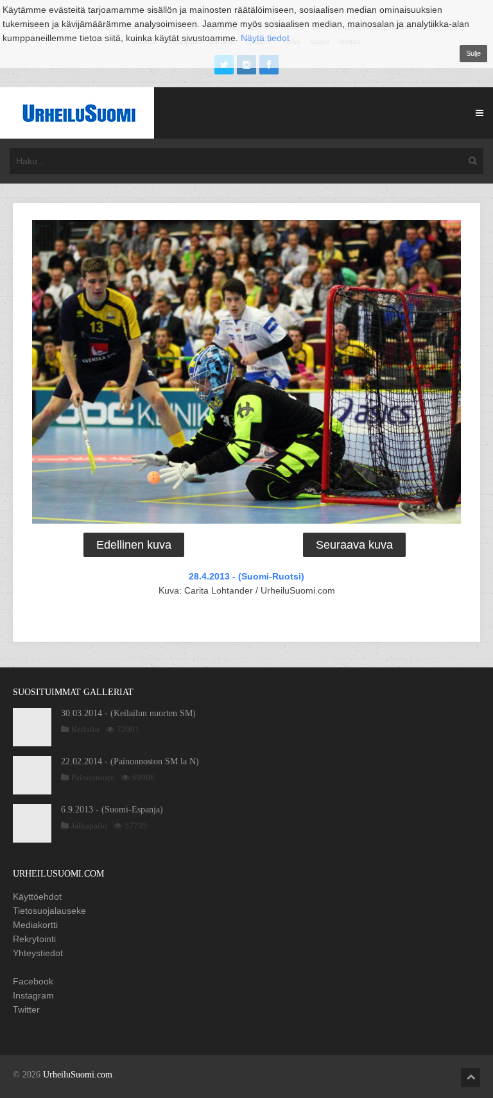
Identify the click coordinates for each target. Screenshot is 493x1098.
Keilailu (85, 729)
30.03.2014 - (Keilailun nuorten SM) (128, 713)
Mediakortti (35, 925)
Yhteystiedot (38, 953)
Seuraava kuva (354, 544)
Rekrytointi (34, 939)
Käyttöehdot (37, 896)
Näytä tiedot (265, 38)
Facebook (33, 981)
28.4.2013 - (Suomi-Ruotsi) (246, 576)
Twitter (26, 1009)
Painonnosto (93, 777)
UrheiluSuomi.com (77, 1074)
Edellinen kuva (133, 544)
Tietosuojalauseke (49, 910)
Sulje (473, 53)
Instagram (33, 995)
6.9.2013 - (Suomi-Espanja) (112, 809)
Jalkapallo (89, 825)
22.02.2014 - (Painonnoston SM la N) (130, 761)
